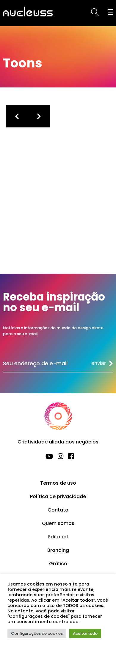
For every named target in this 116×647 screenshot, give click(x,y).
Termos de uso (58, 483)
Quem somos (58, 523)
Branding (58, 550)
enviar (98, 363)
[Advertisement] (64, 210)
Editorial (58, 536)
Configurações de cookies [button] (37, 633)
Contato (58, 509)
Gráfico (58, 563)
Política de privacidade (58, 496)
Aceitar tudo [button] (85, 633)
